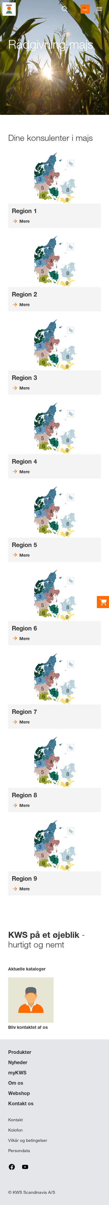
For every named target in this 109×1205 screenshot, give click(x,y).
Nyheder (17, 1062)
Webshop (19, 1093)
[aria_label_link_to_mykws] (85, 9)
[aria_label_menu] (99, 9)
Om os (15, 1083)
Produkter (19, 1052)
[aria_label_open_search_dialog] (64, 9)
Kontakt (15, 1119)
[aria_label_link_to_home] (9, 8)
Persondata (19, 1150)
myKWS (17, 1073)
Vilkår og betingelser (27, 1140)
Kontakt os (21, 1103)
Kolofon (15, 1130)
